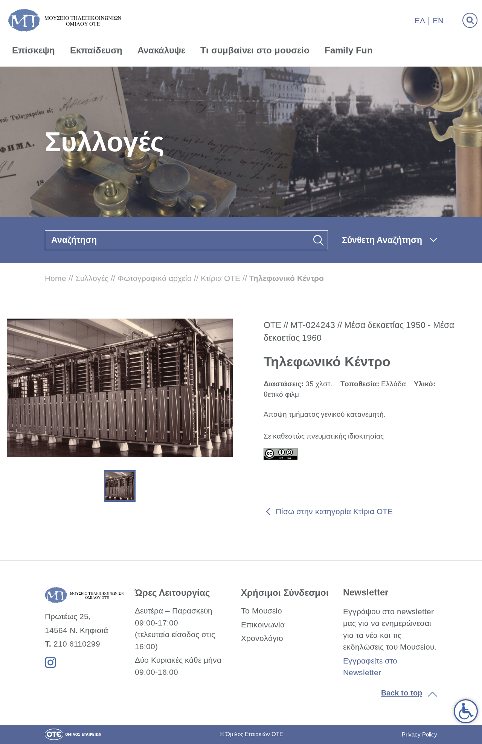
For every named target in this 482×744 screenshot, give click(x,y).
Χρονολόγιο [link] (262, 638)
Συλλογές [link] (91, 278)
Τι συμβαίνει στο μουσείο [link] (255, 50)
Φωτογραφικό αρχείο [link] (154, 278)
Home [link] (55, 278)
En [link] (438, 20)
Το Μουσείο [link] (261, 610)
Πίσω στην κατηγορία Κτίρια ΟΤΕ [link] (334, 511)
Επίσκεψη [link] (33, 50)
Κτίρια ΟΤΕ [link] (220, 278)
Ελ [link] (420, 20)
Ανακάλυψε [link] (161, 50)
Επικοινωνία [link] (263, 624)
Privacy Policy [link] (419, 734)
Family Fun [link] (349, 50)
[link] (466, 711)
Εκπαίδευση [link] (96, 50)
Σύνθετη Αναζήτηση (382, 240)
